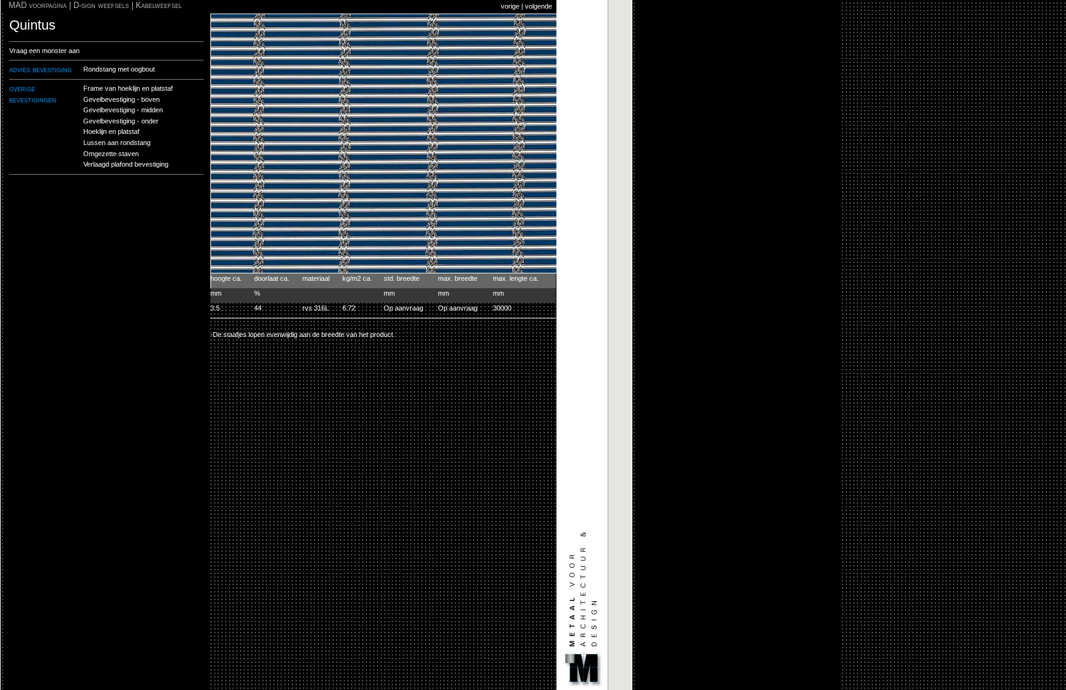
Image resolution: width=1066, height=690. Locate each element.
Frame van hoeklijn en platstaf (128, 88)
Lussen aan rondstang (117, 142)
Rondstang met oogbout (119, 69)
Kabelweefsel (159, 5)
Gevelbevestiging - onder (121, 121)
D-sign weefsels (101, 5)
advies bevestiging (40, 69)
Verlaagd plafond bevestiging (125, 164)
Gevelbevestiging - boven (121, 99)
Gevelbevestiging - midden (123, 110)
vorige (510, 6)
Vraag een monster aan (44, 50)
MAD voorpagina (38, 5)
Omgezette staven (111, 153)
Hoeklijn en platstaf (111, 131)
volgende (538, 6)
